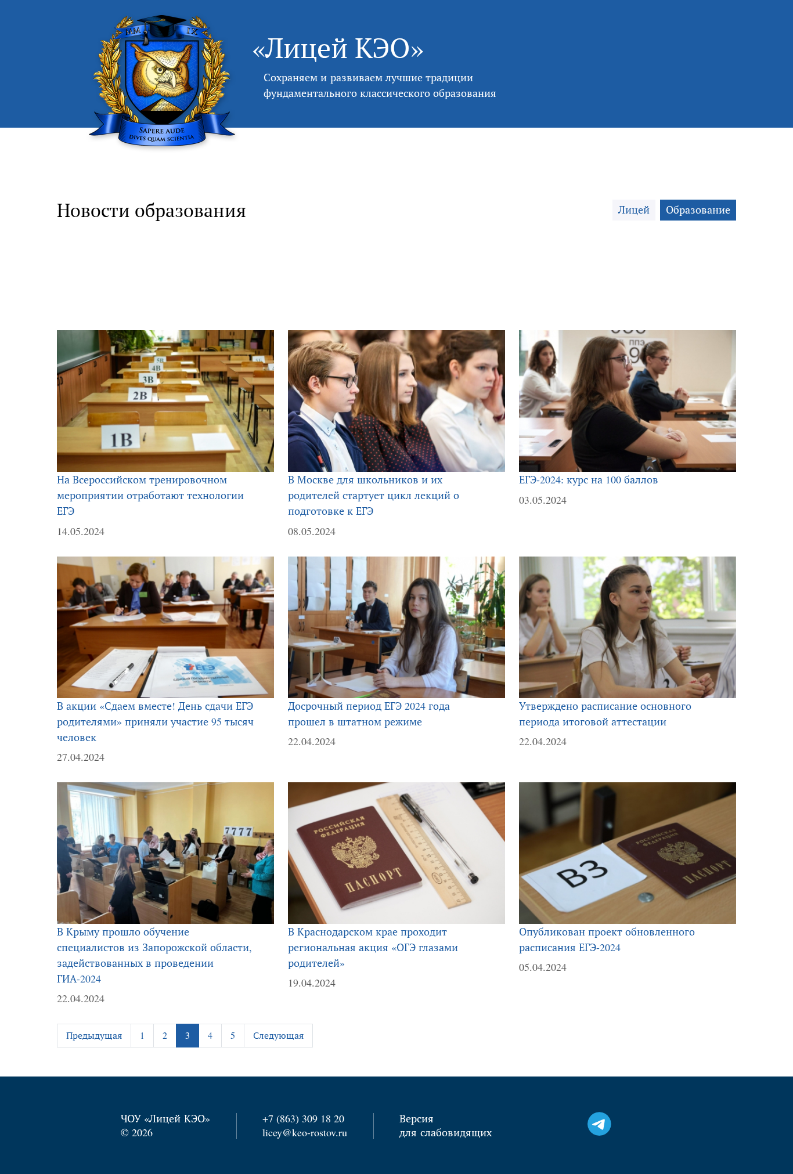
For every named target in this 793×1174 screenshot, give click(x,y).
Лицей (634, 209)
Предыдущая (94, 1035)
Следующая (278, 1035)
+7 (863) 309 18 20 (303, 1118)
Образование (698, 209)
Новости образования (151, 209)
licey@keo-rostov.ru (304, 1132)
